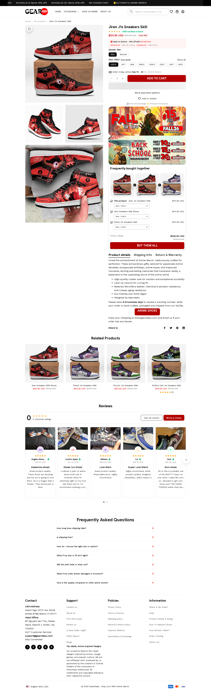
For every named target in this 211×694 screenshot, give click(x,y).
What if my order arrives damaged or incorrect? (80, 573)
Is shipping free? (65, 537)
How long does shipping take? (71, 528)
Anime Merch (146, 260)
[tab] (104, 502)
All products (40, 21)
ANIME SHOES (147, 310)
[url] (39, 636)
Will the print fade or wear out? (72, 564)
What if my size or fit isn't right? (72, 555)
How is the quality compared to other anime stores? (82, 583)
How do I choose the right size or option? (77, 546)
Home (28, 21)
